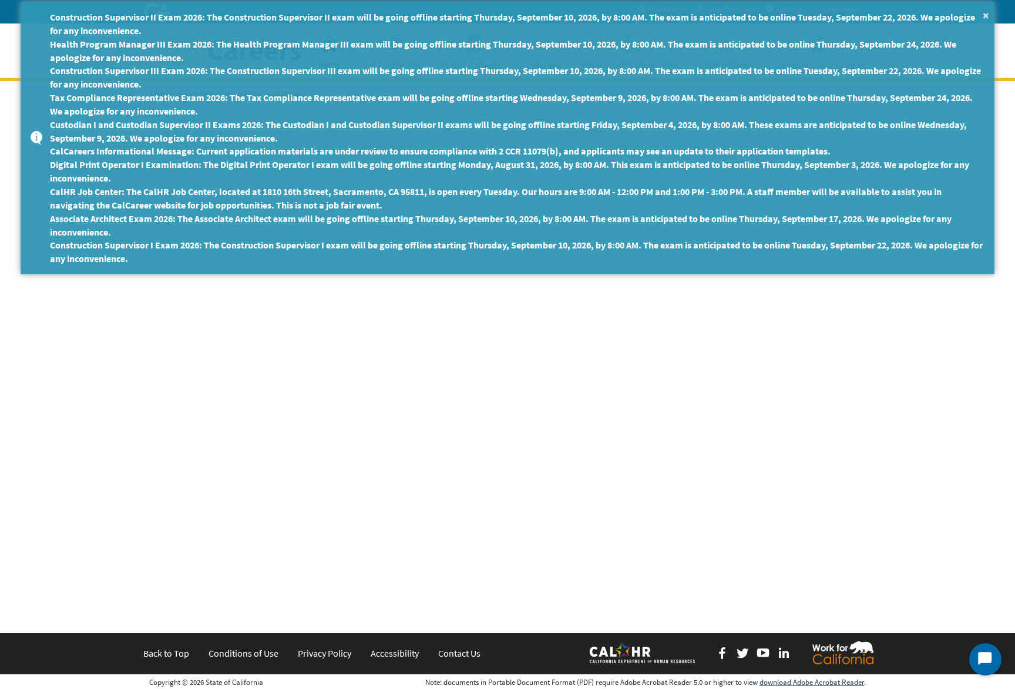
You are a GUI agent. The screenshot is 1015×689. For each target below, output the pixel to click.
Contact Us (459, 653)
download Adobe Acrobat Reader (811, 682)
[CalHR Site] (643, 652)
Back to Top (166, 653)
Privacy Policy (324, 653)
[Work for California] (843, 652)
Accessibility (395, 653)
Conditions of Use (243, 653)
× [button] (986, 15)
